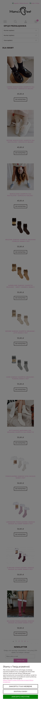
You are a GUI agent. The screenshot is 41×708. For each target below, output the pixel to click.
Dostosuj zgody (20, 691)
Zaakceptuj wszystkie (20, 696)
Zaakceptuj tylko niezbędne (20, 686)
